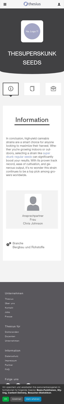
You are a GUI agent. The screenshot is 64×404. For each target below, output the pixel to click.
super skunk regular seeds (28, 155)
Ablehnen (16, 399)
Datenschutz (11, 356)
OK (5, 399)
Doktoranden (12, 332)
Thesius (9, 299)
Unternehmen (12, 340)
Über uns (10, 303)
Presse (8, 316)
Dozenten (10, 336)
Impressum (11, 360)
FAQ (7, 369)
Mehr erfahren (33, 399)
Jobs (7, 312)
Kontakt (9, 307)
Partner (9, 365)
